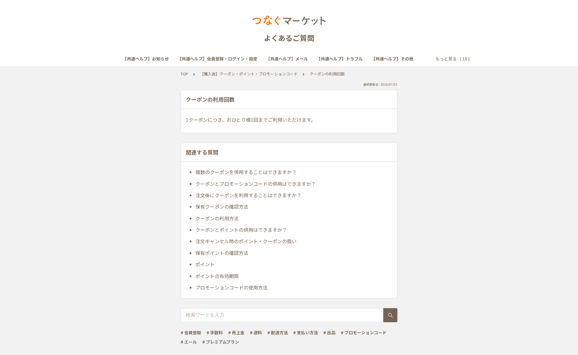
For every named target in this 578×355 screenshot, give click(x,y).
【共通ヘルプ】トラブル (339, 59)
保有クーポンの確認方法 (221, 206)
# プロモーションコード (364, 332)
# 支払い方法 (305, 332)
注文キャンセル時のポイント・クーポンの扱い (246, 241)
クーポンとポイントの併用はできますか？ (241, 229)
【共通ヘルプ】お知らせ (146, 59)
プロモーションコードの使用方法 (231, 287)
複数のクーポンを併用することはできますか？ (246, 172)
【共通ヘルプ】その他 (392, 59)
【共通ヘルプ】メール (287, 59)
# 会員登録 (191, 332)
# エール (189, 342)
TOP (184, 74)
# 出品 (329, 332)
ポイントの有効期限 (217, 276)
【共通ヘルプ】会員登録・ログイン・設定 (217, 59)
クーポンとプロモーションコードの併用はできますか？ (255, 183)
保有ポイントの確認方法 (221, 252)
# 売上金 (236, 332)
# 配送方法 (277, 332)
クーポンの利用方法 (217, 218)
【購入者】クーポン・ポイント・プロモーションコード (249, 74)
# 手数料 (215, 332)
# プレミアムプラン (220, 342)
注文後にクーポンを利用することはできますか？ (248, 195)
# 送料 (256, 332)
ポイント (205, 264)
